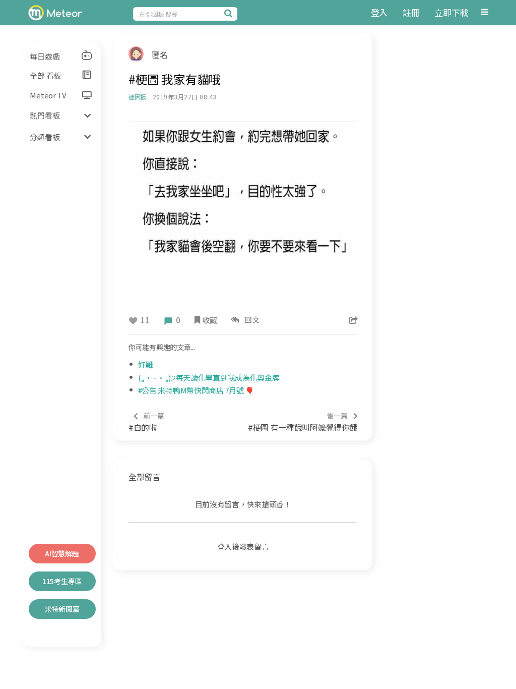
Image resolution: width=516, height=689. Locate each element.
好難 (145, 364)
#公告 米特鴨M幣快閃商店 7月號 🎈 (196, 390)
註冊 (411, 12)
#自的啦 (146, 422)
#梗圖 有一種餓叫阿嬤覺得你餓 (302, 422)
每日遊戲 (44, 56)
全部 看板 (45, 75)
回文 (251, 319)
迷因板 (137, 96)
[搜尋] (230, 13)
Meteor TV (48, 95)
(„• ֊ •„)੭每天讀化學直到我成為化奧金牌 (209, 377)
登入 (379, 12)
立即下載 (451, 12)
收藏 (209, 320)
